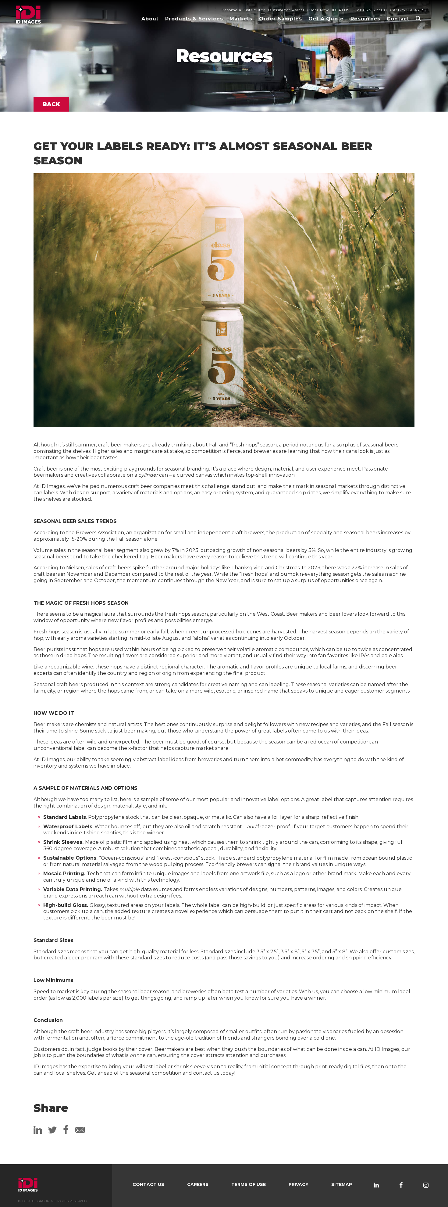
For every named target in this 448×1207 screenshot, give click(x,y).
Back (51, 104)
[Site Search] (418, 18)
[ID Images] (28, 15)
